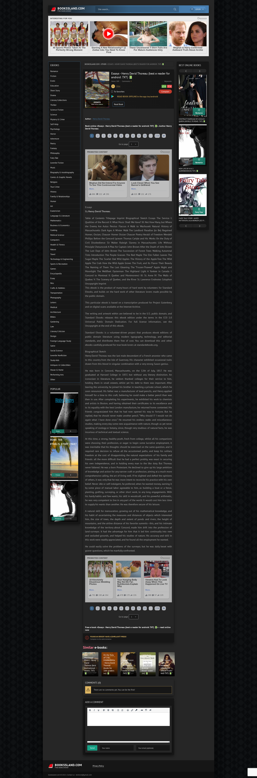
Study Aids (54, 360)
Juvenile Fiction (57, 162)
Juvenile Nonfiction (58, 355)
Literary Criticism (57, 331)
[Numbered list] (122, 710)
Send (92, 748)
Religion (53, 182)
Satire (52, 346)
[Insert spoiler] (146, 710)
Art (51, 206)
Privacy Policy (98, 766)
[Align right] (112, 710)
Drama (53, 95)
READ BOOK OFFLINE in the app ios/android (137, 96)
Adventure (54, 138)
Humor (53, 201)
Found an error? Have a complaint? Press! (108, 637)
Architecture (55, 312)
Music (52, 167)
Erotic (52, 81)
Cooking (53, 230)
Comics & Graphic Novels (61, 177)
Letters (53, 302)
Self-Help (54, 124)
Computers (54, 240)
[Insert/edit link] (132, 710)
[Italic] (94, 710)
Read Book (118, 104)
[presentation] (186, 71)
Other (103, 64)
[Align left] (104, 710)
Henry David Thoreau (101, 119)
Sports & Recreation (58, 264)
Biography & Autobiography (62, 172)
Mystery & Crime (57, 119)
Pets (52, 283)
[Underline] (98, 710)
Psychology (55, 129)
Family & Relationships (60, 196)
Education (54, 85)
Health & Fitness (57, 244)
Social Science (56, 350)
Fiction (53, 76)
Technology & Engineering (61, 259)
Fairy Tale (54, 158)
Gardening (54, 321)
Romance (54, 71)
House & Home (56, 370)
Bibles (53, 317)
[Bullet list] (118, 710)
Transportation (56, 293)
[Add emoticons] (128, 710)
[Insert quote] (142, 710)
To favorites (119, 91)
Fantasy (53, 148)
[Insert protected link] (136, 710)
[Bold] (90, 710)
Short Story (55, 90)
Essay (52, 278)
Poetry (53, 143)
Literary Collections (58, 100)
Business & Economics (59, 225)
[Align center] (108, 710)
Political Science (57, 235)
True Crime (55, 187)
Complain (165, 91)
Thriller (53, 105)
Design (53, 336)
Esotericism (55, 211)
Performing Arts (57, 374)
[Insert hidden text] (150, 710)
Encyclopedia (56, 273)
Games (53, 268)
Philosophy (55, 153)
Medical (53, 307)
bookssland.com (92, 64)
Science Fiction (56, 110)
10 (144, 135)
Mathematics (55, 220)
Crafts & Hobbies (57, 288)
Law (52, 326)
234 (157, 135)
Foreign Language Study (60, 341)
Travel (52, 254)
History (53, 191)
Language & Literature (60, 215)
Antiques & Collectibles (60, 365)
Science (53, 114)
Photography (55, 297)
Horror (53, 134)
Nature (53, 249)
